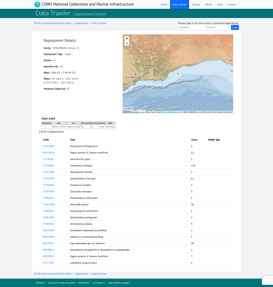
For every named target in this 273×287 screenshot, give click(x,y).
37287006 (48, 172)
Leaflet (142, 112)
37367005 (48, 191)
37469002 (48, 223)
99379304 (48, 236)
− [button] (127, 43)
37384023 (48, 197)
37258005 (48, 165)
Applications (82, 23)
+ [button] (127, 38)
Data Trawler (180, 4)
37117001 (48, 262)
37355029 (48, 178)
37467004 (48, 217)
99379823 (48, 256)
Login (234, 27)
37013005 (48, 146)
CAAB (220, 4)
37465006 (48, 204)
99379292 (48, 230)
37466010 (48, 210)
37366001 (48, 184)
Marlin (164, 4)
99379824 (48, 152)
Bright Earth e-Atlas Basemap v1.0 (169, 112)
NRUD (208, 4)
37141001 (48, 159)
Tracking (196, 4)
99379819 (48, 249)
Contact (232, 4)
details (72, 47)
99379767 (48, 243)
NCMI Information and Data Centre (53, 23)
